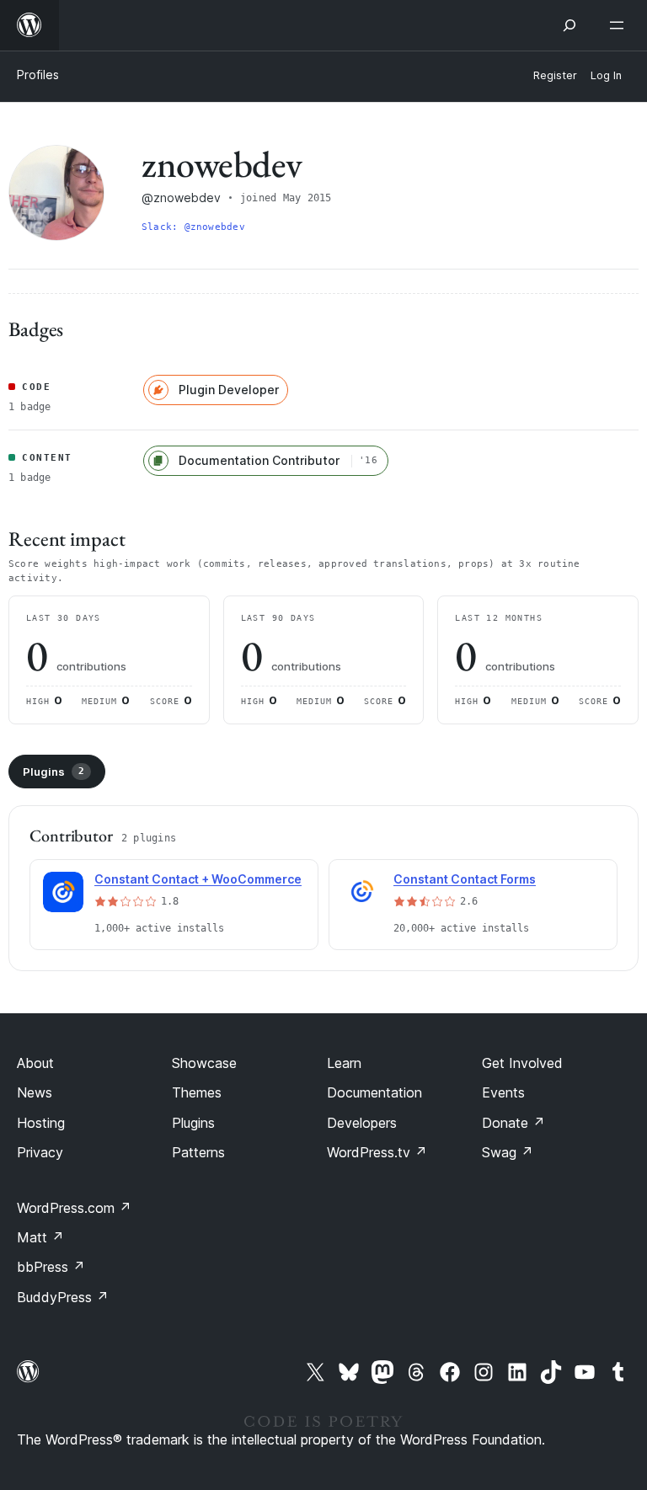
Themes (197, 1092)
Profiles (38, 74)
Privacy (40, 1152)
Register (555, 75)
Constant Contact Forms (464, 879)
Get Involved (522, 1063)
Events (503, 1092)
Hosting (41, 1122)
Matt (40, 1237)
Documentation (374, 1092)
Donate (513, 1122)
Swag (507, 1152)
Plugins (53, 771)
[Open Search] (569, 25)
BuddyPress (63, 1297)
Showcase (204, 1063)
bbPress (51, 1266)
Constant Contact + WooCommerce (198, 879)
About (35, 1063)
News (34, 1092)
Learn (344, 1063)
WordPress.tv (377, 1152)
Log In (606, 75)
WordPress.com (74, 1207)
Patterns (198, 1152)
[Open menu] (620, 25)
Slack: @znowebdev (193, 227)
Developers (362, 1122)
